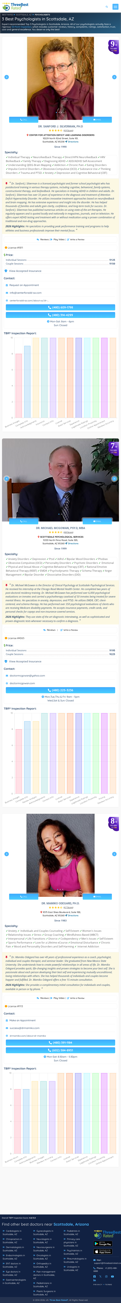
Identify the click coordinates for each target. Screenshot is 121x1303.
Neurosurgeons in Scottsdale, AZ (44, 1249)
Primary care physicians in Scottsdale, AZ (72, 1242)
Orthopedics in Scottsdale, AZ (42, 1265)
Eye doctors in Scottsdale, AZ (11, 1273)
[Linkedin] (94, 1280)
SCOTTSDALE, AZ (24, 14)
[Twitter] (100, 1276)
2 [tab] (58, 112)
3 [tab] (61, 112)
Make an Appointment (22, 1020)
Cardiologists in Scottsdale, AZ (12, 1233)
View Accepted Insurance (22, 271)
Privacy (98, 1284)
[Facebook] (94, 1276)
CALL (24, 119)
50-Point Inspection (21, 26)
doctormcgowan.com (22, 683)
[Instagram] (106, 1276)
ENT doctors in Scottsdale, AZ (12, 1265)
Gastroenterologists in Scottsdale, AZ (14, 1281)
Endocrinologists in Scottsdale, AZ (14, 1257)
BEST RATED (7, 14)
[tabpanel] (60, 78)
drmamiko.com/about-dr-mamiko (28, 1035)
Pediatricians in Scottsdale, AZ (42, 1285)
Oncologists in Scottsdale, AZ (42, 1257)
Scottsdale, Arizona (71, 1224)
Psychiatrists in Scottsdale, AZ (73, 1252)
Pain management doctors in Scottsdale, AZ (44, 1275)
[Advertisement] (60, 1192)
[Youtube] (112, 1276)
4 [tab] (63, 112)
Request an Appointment (24, 285)
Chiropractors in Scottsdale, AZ (12, 1241)
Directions (72, 141)
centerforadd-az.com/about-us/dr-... (29, 300)
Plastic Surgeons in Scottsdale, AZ (44, 1293)
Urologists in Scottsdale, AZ (72, 1268)
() (68, 130)
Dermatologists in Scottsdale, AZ (13, 1249)
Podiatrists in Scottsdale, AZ (72, 1233)
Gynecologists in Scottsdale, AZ (43, 1233)
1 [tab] (56, 112)
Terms (108, 1284)
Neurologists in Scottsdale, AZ (42, 1241)
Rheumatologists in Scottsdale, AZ (75, 1260)
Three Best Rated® (58, 1300)
